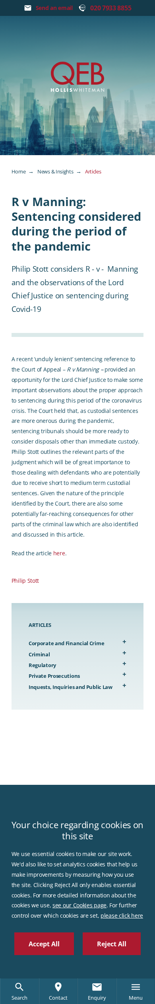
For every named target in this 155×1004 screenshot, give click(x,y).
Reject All (111, 944)
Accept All (44, 944)
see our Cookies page (79, 905)
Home (19, 171)
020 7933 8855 (110, 8)
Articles (93, 171)
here (59, 553)
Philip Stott (25, 580)
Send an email (54, 8)
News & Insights (55, 171)
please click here (122, 915)
